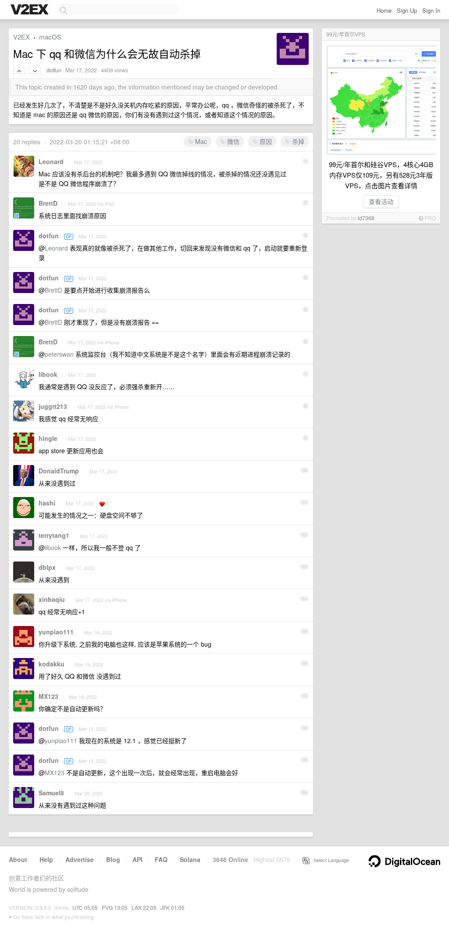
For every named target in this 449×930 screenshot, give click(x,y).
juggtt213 (53, 406)
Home (384, 10)
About (18, 859)
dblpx (47, 567)
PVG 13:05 (115, 907)
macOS (50, 36)
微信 (232, 141)
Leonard (51, 161)
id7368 (366, 218)
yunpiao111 (56, 631)
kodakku (51, 663)
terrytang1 (54, 535)
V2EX (21, 36)
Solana (190, 859)
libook (48, 374)
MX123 (48, 696)
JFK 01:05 (172, 907)
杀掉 (297, 141)
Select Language (329, 859)
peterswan (59, 354)
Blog (113, 859)
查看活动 (381, 201)
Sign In (431, 10)
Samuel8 (51, 792)
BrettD (48, 203)
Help (46, 859)
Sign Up (407, 10)
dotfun (53, 70)
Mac (200, 141)
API (137, 859)
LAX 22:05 (144, 907)
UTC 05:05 (85, 907)
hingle (48, 438)
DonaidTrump (59, 470)
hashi (47, 502)
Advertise (79, 859)
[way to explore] (31, 10)
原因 (265, 141)
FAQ (161, 859)
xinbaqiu (52, 599)
